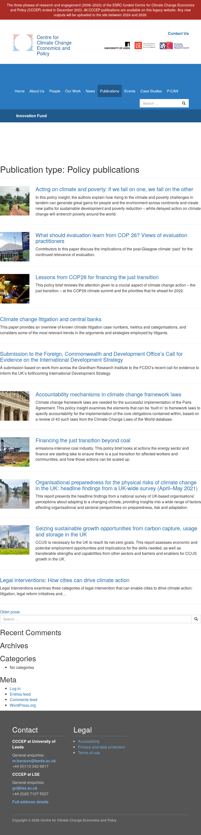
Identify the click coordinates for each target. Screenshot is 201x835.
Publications (109, 90)
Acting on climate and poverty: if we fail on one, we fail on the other (114, 189)
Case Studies (151, 90)
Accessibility (89, 741)
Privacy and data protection (101, 747)
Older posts (10, 612)
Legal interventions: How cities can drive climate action (64, 580)
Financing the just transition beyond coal (83, 440)
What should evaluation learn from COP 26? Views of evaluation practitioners (111, 238)
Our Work (73, 90)
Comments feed (23, 699)
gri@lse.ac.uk (25, 788)
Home (20, 90)
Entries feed (20, 694)
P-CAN (172, 90)
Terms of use (89, 752)
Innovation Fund (31, 115)
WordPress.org (23, 705)
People (54, 90)
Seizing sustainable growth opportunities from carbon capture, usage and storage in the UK (116, 531)
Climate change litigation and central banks (50, 319)
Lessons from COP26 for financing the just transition (97, 277)
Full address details (30, 802)
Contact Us (178, 33)
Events (130, 90)
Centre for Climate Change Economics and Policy (54, 45)
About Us (36, 90)
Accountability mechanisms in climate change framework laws (108, 394)
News (90, 90)
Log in (15, 688)
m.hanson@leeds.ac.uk (34, 760)
